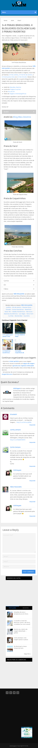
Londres (8, 307)
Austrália (27, 316)
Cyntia (6, 281)
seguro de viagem (28, 363)
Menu (4, 12)
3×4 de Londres (13, 75)
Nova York (30, 314)
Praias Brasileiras (18, 309)
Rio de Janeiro (16, 307)
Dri (5, 285)
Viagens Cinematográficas (18, 93)
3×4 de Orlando (22, 77)
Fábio (6, 289)
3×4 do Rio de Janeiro (25, 75)
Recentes (26, 608)
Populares (12, 608)
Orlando (8, 309)
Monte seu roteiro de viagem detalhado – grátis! (20, 631)
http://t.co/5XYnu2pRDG (24, 422)
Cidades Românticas (18, 311)
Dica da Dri (11, 91)
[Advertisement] (19, 674)
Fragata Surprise (15, 89)
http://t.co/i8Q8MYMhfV (17, 440)
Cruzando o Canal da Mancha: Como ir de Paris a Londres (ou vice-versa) (22, 622)
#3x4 (12, 20)
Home (5, 20)
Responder (32, 425)
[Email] (17, 692)
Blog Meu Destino (15, 87)
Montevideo (18, 316)
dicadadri (13, 414)
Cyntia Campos (15, 447)
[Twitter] (14, 692)
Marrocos (29, 311)
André (6, 112)
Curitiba (10, 316)
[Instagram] (10, 692)
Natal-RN (8, 311)
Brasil (19, 20)
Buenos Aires (27, 307)
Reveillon (28, 309)
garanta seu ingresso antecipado (23, 365)
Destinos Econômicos (11, 314)
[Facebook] (7, 692)
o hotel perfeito (14, 361)
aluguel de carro (7, 374)
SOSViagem (16, 388)
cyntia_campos (15, 430)
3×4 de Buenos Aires (8, 77)
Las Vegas (22, 314)
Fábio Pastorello (16, 487)
